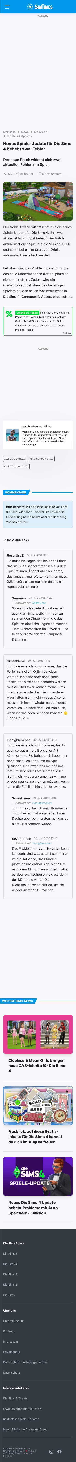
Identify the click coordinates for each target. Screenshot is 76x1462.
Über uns (9, 1310)
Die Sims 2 (10, 1284)
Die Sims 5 (10, 1253)
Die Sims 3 (10, 1274)
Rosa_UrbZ (39, 602)
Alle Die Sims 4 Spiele (41, 459)
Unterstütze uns (13, 1321)
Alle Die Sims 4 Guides (16, 466)
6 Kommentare (51, 173)
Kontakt (8, 1331)
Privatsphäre (11, 1351)
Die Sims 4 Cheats (15, 1398)
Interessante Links (16, 1388)
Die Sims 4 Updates (19, 136)
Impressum (10, 1341)
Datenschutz (11, 1372)
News (25, 131)
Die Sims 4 (40, 131)
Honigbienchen (41, 802)
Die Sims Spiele (13, 1243)
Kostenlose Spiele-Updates (21, 1419)
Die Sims (9, 1295)
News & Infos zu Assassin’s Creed (25, 1429)
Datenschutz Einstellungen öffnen (25, 1362)
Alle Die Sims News (14, 459)
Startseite (9, 131)
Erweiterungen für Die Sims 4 (22, 1408)
